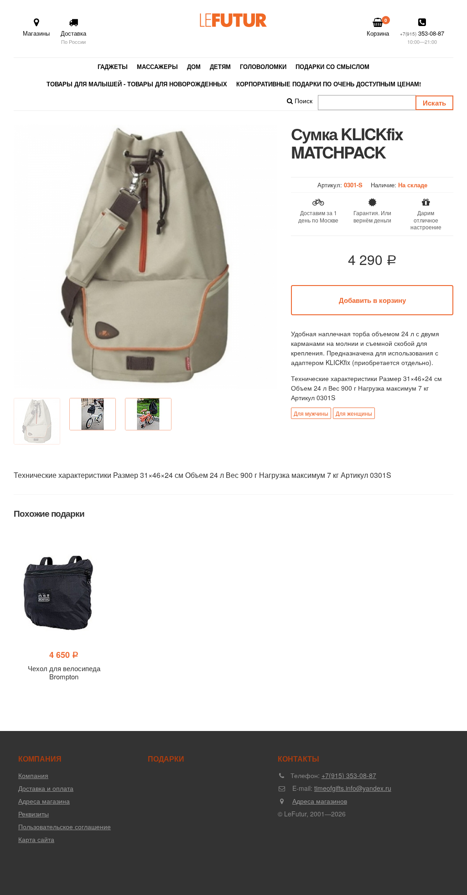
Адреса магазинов (319, 800)
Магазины (36, 33)
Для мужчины (311, 413)
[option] (145, 257)
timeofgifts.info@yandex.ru (352, 788)
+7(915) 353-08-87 (349, 775)
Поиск (302, 100)
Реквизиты (33, 813)
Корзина (378, 27)
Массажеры (157, 66)
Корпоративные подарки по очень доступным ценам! (328, 83)
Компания (33, 775)
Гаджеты (113, 66)
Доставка (73, 37)
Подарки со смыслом (332, 66)
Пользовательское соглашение (64, 826)
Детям (220, 66)
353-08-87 (422, 37)
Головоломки (263, 66)
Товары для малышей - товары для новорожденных (137, 83)
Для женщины (354, 413)
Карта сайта (36, 839)
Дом (194, 66)
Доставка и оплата (45, 788)
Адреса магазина (44, 800)
